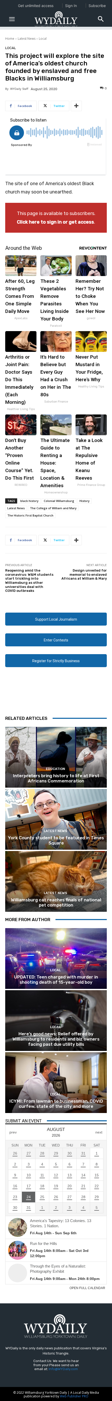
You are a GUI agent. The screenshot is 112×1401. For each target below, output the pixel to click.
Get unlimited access (35, 5)
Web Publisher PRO (74, 1396)
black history (29, 501)
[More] (76, 106)
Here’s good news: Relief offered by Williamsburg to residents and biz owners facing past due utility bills (56, 1039)
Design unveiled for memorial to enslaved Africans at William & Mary (84, 574)
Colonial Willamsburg (59, 501)
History (84, 501)
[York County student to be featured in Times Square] (56, 819)
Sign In (71, 5)
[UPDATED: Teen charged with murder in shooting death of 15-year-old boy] (56, 958)
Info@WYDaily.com (63, 1369)
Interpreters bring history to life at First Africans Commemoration (56, 778)
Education (55, 768)
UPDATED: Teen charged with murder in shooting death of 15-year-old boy (56, 979)
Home (9, 38)
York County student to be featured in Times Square (56, 840)
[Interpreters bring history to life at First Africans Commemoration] (56, 757)
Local (43, 38)
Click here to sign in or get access (55, 222)
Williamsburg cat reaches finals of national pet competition (56, 902)
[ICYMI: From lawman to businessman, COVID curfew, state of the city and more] (56, 1082)
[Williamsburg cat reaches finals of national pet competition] (56, 881)
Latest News (26, 38)
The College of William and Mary (53, 508)
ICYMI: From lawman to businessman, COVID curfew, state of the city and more (56, 1103)
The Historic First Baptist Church (30, 515)
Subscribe (97, 5)
